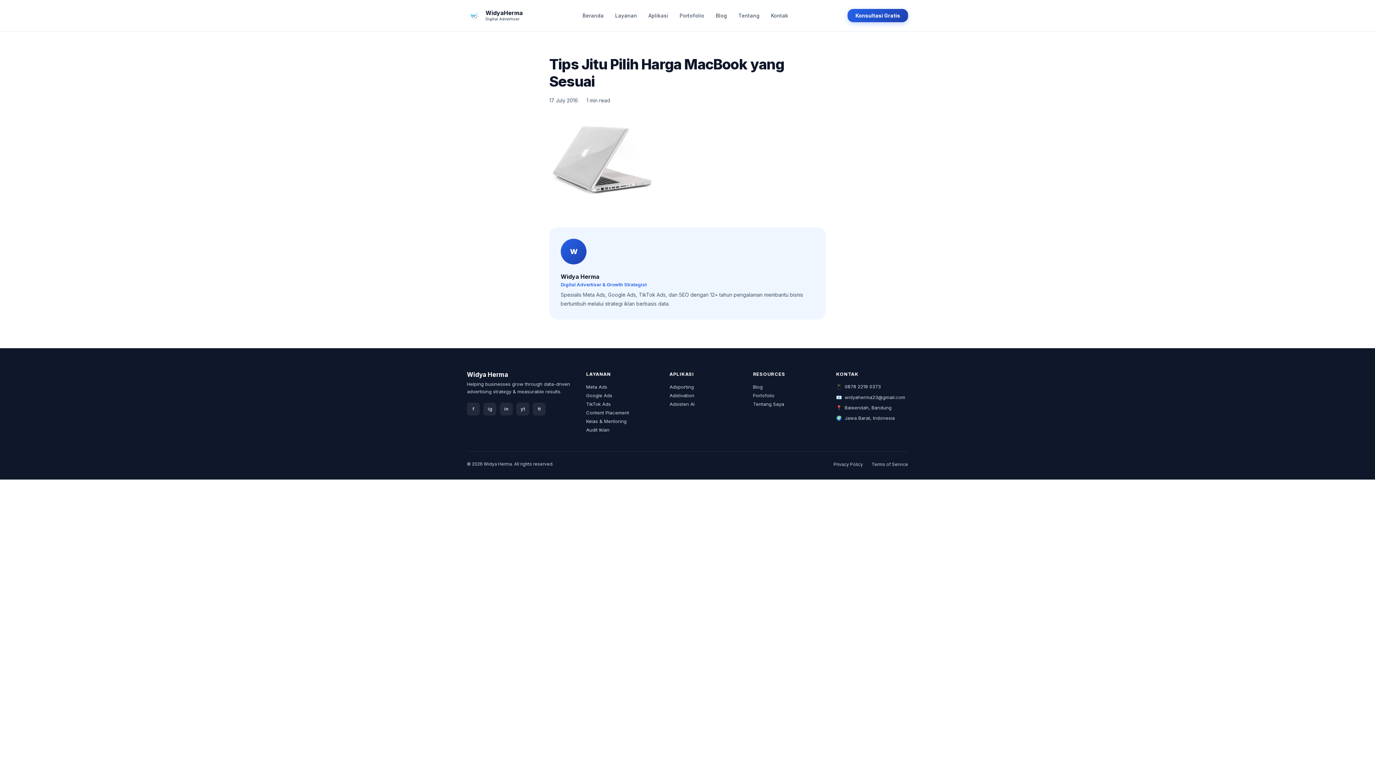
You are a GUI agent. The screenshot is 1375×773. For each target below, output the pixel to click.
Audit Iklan (597, 430)
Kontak (779, 16)
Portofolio (692, 16)
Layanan (626, 16)
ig (490, 409)
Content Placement (607, 412)
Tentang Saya (768, 404)
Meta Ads (596, 387)
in (506, 409)
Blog (721, 16)
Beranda (593, 16)
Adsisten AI (682, 404)
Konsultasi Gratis (877, 16)
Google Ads (599, 395)
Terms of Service (890, 464)
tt (539, 409)
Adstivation (682, 395)
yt (523, 409)
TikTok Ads (598, 404)
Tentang (748, 16)
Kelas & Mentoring (606, 421)
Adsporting (682, 387)
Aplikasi (658, 16)
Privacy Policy (848, 464)
